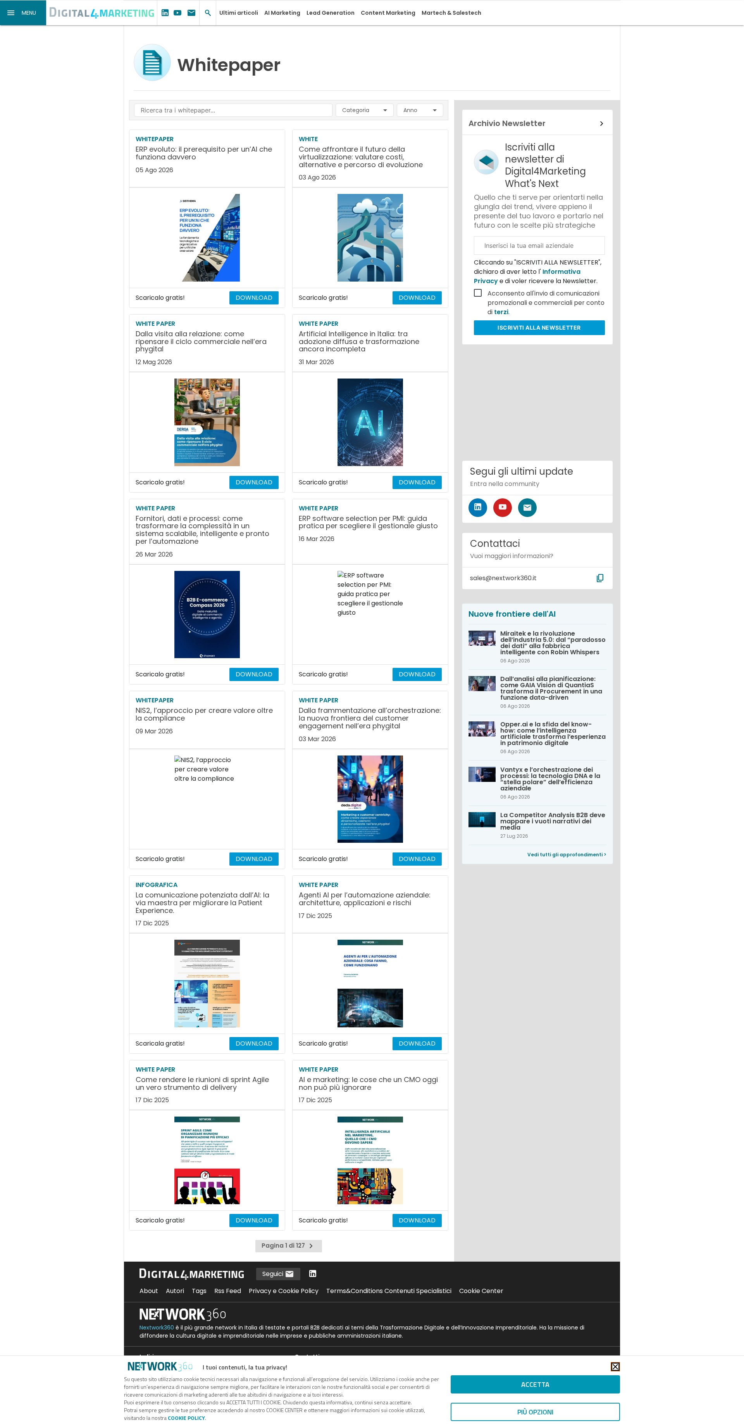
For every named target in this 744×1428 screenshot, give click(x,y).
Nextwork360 (157, 1327)
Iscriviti (539, 327)
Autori (175, 1290)
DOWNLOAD (254, 297)
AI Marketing (282, 13)
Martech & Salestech (451, 13)
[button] (23, 12)
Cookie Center (481, 1290)
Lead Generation (331, 13)
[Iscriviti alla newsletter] (527, 507)
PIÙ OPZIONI (535, 1412)
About (149, 1290)
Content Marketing (388, 13)
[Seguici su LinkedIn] (477, 507)
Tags (199, 1290)
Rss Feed (227, 1290)
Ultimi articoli (238, 13)
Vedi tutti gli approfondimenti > (566, 854)
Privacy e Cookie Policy (284, 1290)
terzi (501, 312)
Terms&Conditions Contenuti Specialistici (388, 1290)
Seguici (273, 1273)
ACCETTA (535, 1384)
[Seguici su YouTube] (502, 507)
